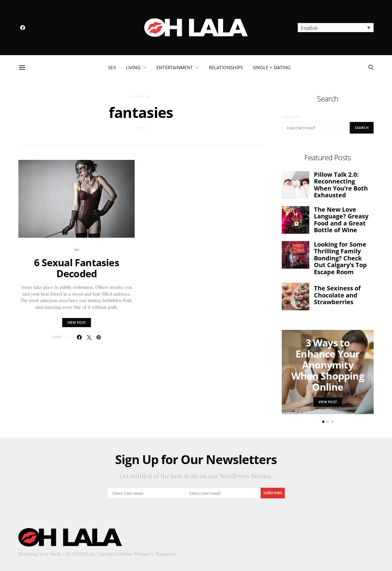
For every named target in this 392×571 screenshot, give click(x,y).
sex (112, 67)
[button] (336, 27)
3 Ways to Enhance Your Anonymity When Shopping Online (327, 364)
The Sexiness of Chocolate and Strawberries (337, 295)
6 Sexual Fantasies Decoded (76, 268)
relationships (226, 67)
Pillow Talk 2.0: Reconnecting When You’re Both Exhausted (341, 184)
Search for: (291, 117)
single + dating (272, 67)
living (133, 67)
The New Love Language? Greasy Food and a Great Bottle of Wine (341, 219)
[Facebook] (22, 27)
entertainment (174, 67)
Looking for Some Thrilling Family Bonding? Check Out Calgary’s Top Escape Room (340, 258)
